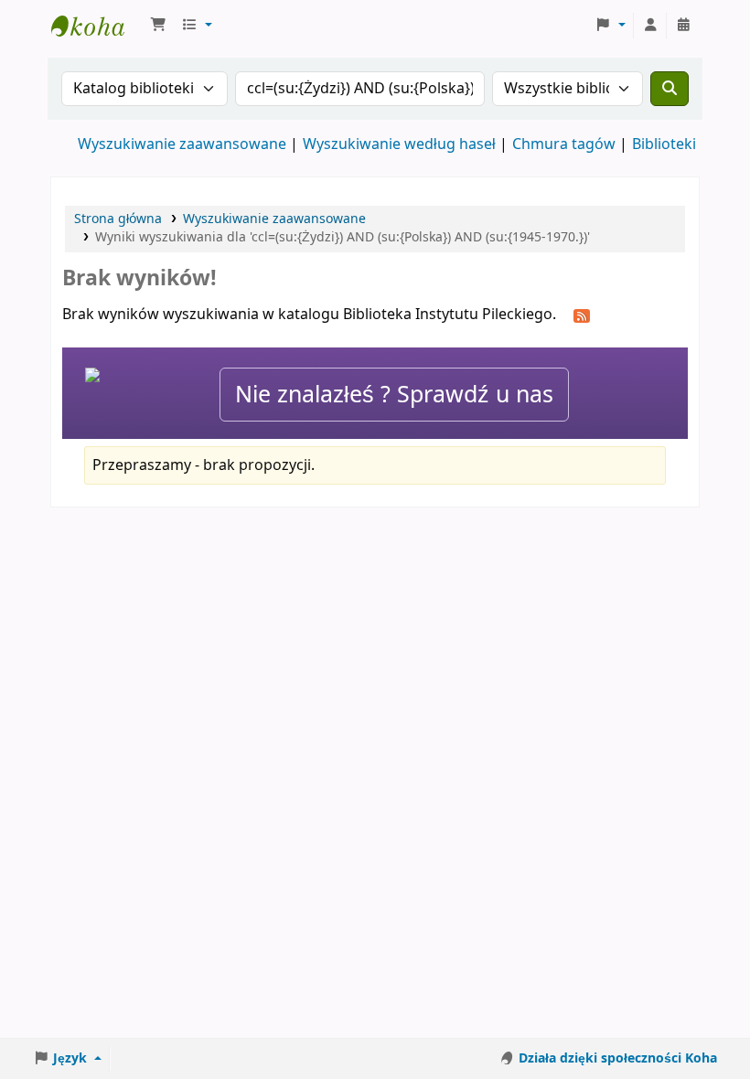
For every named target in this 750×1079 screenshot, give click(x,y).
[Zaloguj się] (650, 25)
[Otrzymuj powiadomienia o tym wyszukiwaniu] (582, 315)
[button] (158, 25)
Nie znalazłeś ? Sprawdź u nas (394, 394)
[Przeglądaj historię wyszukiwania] (683, 25)
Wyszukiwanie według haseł (399, 144)
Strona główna (118, 219)
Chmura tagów (564, 144)
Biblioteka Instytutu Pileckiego (97, 25)
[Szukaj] (669, 88)
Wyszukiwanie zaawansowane (182, 144)
